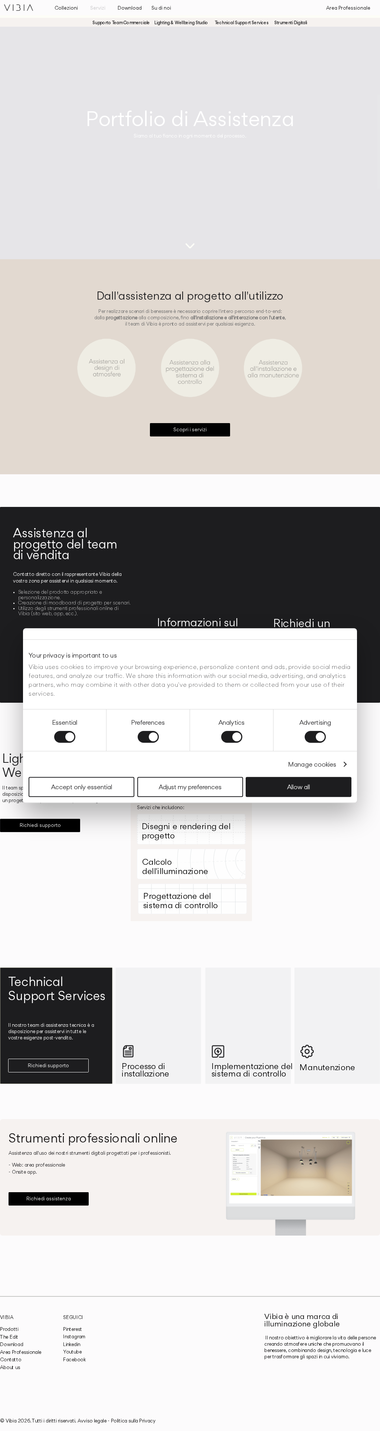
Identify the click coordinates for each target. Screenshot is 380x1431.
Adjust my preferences (190, 787)
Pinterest (72, 1329)
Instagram (74, 1337)
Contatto (10, 1360)
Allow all (298, 787)
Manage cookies (312, 764)
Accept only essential (81, 787)
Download (11, 1345)
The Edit (9, 1337)
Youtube (72, 1352)
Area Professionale (20, 1352)
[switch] (148, 737)
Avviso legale (92, 1421)
